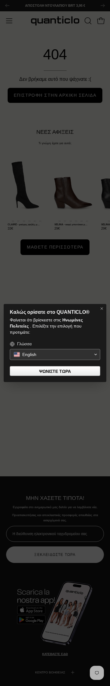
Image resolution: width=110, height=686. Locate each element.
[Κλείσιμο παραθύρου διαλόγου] (101, 308)
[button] (55, 354)
